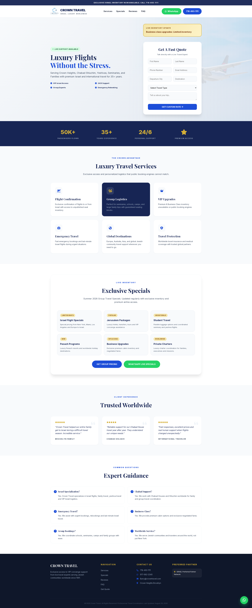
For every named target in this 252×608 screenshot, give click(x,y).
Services (108, 11)
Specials (120, 11)
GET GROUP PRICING (107, 364)
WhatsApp (172, 11)
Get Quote (105, 589)
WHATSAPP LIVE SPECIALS (142, 364)
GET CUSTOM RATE (171, 107)
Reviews (133, 11)
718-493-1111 (192, 11)
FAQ (143, 11)
